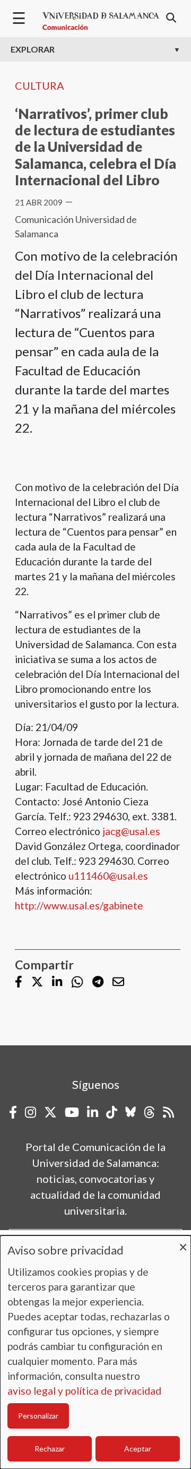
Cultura (39, 85)
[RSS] (168, 1112)
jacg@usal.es (131, 831)
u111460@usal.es (108, 876)
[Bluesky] (130, 1112)
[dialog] (95, 1352)
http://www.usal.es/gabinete (79, 905)
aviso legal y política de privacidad (84, 1391)
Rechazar (49, 1448)
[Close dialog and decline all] (183, 1242)
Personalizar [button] (38, 1415)
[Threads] (149, 1112)
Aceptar (137, 1448)
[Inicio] (100, 21)
